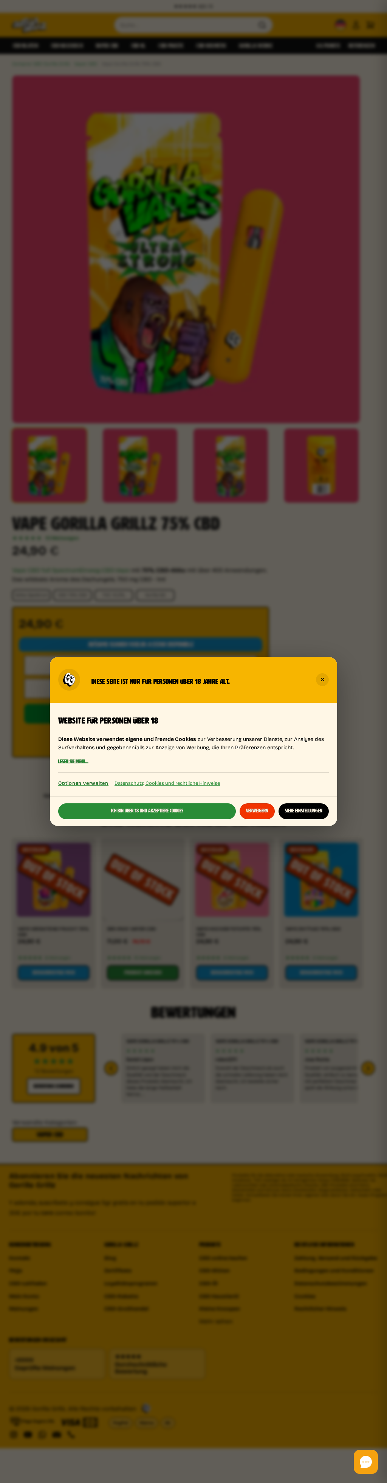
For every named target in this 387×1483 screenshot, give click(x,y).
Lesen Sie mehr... (73, 762)
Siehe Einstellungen (303, 811)
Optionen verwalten (83, 783)
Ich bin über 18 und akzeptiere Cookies (147, 811)
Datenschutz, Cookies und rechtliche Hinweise (167, 782)
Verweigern (257, 811)
